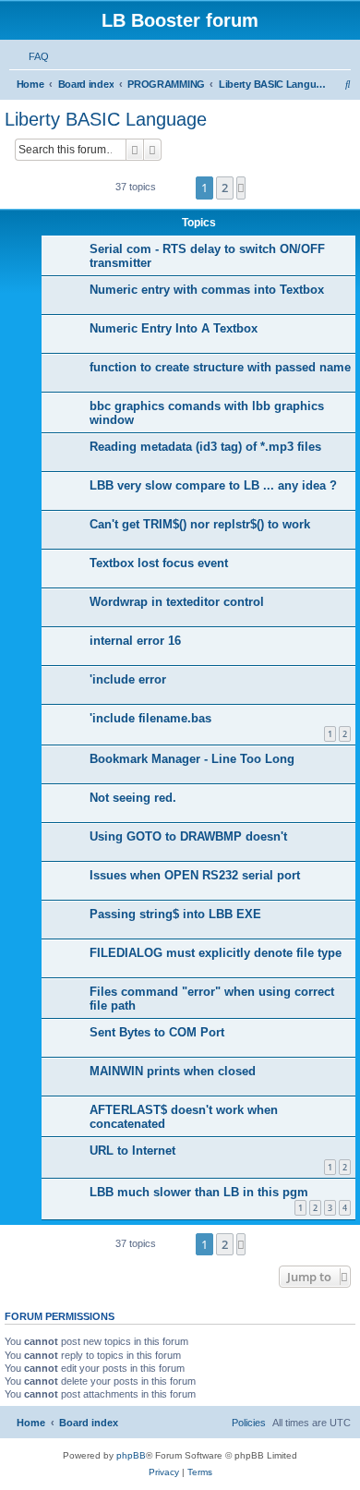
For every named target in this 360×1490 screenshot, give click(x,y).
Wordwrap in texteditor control (177, 602)
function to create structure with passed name (220, 367)
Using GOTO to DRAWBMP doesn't (188, 836)
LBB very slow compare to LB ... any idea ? (213, 485)
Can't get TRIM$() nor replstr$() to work (200, 524)
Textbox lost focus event (159, 563)
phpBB (131, 1455)
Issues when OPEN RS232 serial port (195, 875)
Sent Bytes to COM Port (157, 1032)
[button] (241, 187)
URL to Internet (132, 1150)
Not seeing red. (133, 798)
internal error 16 (135, 641)
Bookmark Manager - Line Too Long (192, 759)
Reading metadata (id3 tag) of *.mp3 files (205, 447)
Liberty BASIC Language (106, 119)
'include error (128, 679)
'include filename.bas (150, 718)
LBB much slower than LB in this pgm (199, 1192)
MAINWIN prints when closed (173, 1071)
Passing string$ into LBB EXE (175, 914)
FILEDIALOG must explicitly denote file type (216, 953)
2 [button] (225, 187)
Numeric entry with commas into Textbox (207, 290)
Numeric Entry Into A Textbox (174, 328)
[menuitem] (35, 56)
